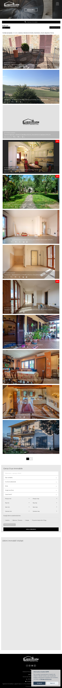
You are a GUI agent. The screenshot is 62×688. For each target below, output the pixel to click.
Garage (27, 520)
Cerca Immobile (31, 529)
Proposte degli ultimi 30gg (39, 520)
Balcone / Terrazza (17, 520)
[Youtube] (32, 665)
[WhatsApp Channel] (35, 665)
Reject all (52, 683)
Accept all (39, 683)
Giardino (7, 520)
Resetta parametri (9, 524)
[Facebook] (27, 665)
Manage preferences (45, 679)
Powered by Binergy (31, 686)
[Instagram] (30, 665)
